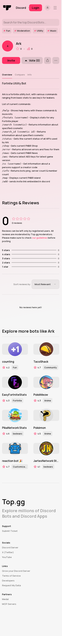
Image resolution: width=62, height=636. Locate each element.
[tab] (7, 74)
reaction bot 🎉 (12, 461)
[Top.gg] (7, 7)
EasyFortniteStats (14, 395)
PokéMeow (40, 395)
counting (8, 361)
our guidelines (39, 237)
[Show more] (55, 60)
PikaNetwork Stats (14, 428)
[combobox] (45, 284)
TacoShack (40, 361)
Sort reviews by (21, 284)
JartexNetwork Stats (46, 461)
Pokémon (39, 428)
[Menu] (56, 8)
